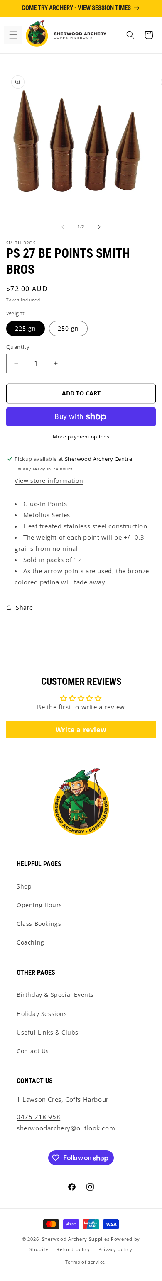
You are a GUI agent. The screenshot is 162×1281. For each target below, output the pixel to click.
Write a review (81, 729)
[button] (13, 35)
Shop (24, 886)
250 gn (68, 328)
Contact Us (33, 1051)
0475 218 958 (38, 1117)
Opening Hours (39, 905)
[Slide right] (99, 227)
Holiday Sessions (42, 1014)
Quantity (17, 347)
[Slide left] (63, 227)
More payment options (81, 436)
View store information (49, 481)
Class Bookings (39, 924)
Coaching (30, 942)
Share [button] (24, 607)
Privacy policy (115, 1249)
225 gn (25, 328)
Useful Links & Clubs (48, 1032)
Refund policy (73, 1249)
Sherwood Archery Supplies (76, 1239)
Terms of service (85, 1262)
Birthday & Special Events (55, 994)
